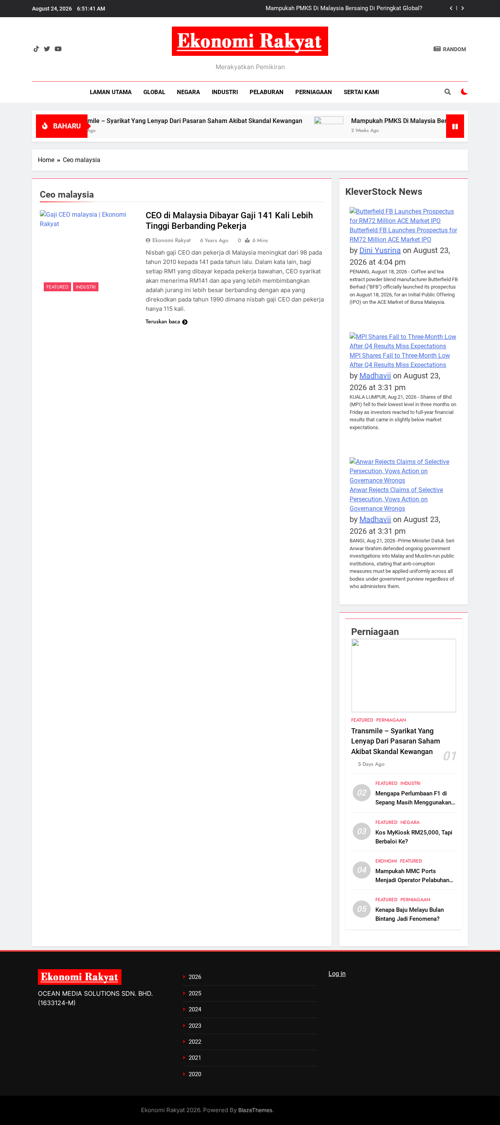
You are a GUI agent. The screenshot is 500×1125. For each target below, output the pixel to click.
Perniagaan (313, 92)
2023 (195, 1025)
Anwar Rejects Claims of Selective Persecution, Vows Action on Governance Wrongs (396, 499)
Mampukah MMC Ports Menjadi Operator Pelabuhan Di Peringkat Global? (412, 880)
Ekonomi (386, 861)
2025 (195, 993)
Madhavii (375, 375)
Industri (225, 92)
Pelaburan (267, 92)
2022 (195, 1041)
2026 (195, 977)
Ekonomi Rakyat (171, 240)
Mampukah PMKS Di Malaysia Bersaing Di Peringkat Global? (344, 8)
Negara (188, 92)
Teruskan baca (163, 321)
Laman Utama (111, 92)
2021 (195, 1057)
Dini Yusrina (380, 250)
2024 (195, 1009)
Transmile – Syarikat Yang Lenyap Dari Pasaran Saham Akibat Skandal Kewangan (167, 121)
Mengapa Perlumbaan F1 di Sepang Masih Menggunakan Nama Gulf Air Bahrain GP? (413, 802)
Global (154, 92)
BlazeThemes (255, 1110)
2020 (195, 1074)
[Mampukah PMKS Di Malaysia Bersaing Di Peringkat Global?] (309, 124)
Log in (337, 973)
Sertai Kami (361, 92)
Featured (57, 287)
